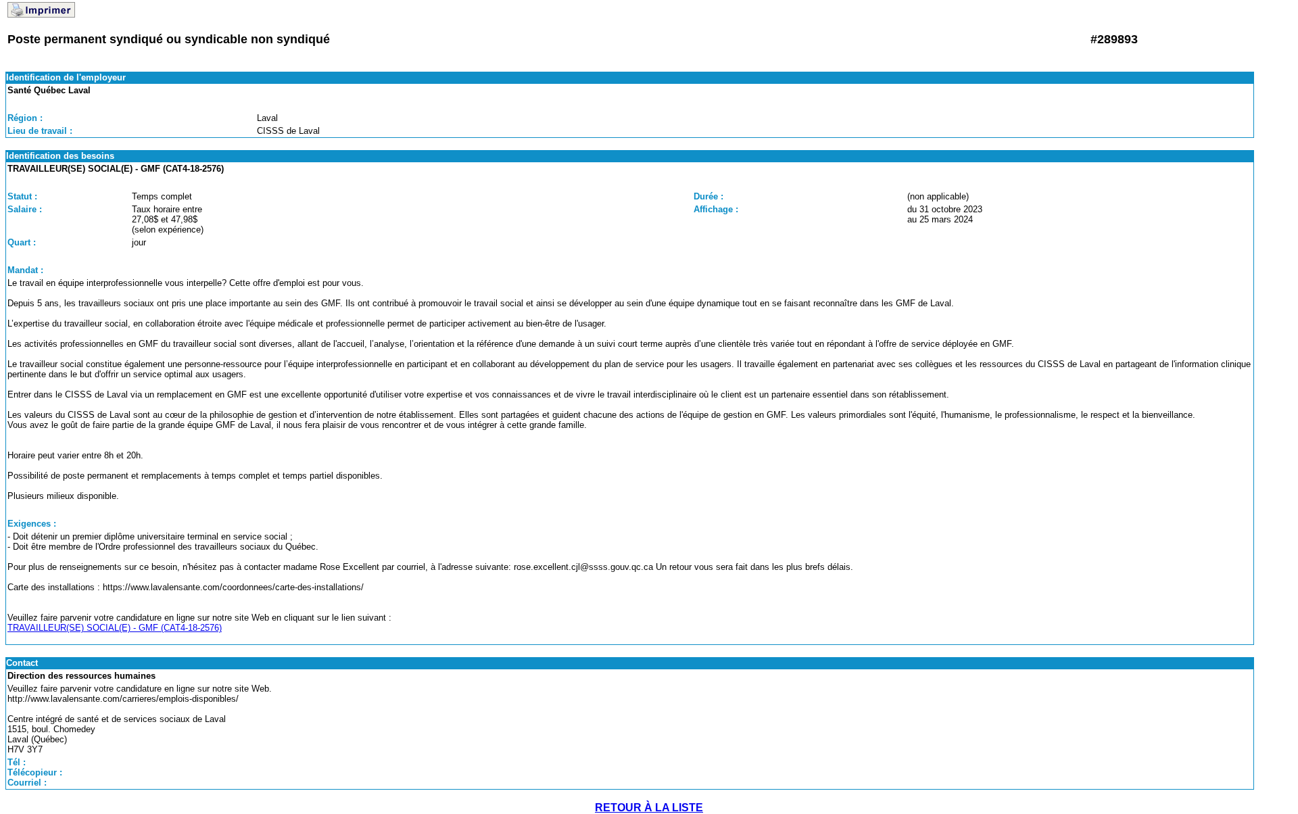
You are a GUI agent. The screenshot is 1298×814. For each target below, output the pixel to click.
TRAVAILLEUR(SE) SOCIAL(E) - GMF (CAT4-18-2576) (114, 628)
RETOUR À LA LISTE (649, 807)
